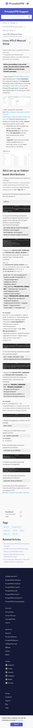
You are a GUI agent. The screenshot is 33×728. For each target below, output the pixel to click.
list (20, 271)
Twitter (10, 668)
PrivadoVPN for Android (12, 583)
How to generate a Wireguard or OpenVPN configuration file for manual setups (16, 560)
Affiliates (7, 647)
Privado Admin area (21, 76)
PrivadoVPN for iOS (11, 591)
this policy (19, 720)
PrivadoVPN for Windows (13, 580)
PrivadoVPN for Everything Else (14, 601)
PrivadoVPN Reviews (11, 640)
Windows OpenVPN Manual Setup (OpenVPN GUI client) (14, 555)
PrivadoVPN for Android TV (13, 598)
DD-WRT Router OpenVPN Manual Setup (16, 549)
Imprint (7, 622)
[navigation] (28, 4)
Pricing (7, 693)
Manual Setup (8, 30)
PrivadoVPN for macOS (12, 587)
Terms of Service (10, 615)
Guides (12, 23)
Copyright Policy (10, 619)
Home (5, 23)
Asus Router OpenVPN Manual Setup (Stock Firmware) (16, 545)
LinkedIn (10, 672)
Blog (6, 704)
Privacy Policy (9, 612)
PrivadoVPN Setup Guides (13, 27)
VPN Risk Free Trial (11, 644)
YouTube (10, 683)
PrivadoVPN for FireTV (12, 594)
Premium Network (11, 637)
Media (7, 654)
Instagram (11, 676)
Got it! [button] (16, 724)
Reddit (10, 679)
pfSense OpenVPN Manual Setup (13, 551)
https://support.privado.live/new (16, 492)
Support (7, 700)
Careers (7, 651)
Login (7, 708)
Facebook (11, 665)
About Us (8, 633)
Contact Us (8, 697)
